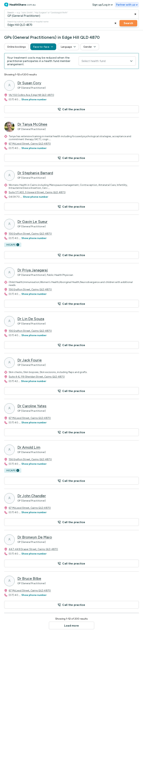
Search (128, 23)
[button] (16, 46)
